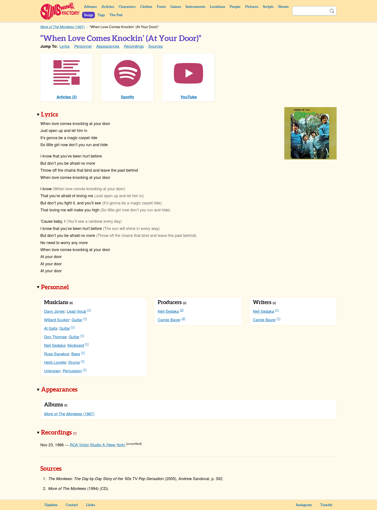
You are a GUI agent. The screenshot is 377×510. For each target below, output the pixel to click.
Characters (127, 7)
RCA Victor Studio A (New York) (97, 444)
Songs (88, 15)
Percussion (72, 370)
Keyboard (75, 345)
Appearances (107, 46)
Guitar (77, 319)
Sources (155, 46)
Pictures (251, 7)
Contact (72, 505)
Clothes (146, 7)
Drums (74, 362)
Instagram (304, 505)
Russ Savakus (56, 353)
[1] (89, 310)
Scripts (268, 7)
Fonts (161, 7)
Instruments (195, 7)
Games (175, 7)
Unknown (52, 370)
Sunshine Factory (60, 11)
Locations (217, 7)
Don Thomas (55, 336)
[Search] (332, 11)
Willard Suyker (56, 319)
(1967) (69, 413)
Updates (51, 505)
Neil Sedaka (54, 345)
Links (90, 505)
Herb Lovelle (55, 362)
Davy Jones (54, 311)
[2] (181, 310)
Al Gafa (50, 328)
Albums (90, 7)
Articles (107, 7)
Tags (101, 15)
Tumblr (326, 505)
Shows (283, 7)
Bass (75, 353)
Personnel (83, 46)
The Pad (116, 15)
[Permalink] (64, 115)
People (235, 7)
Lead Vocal (76, 311)
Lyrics (65, 46)
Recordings (134, 46)
